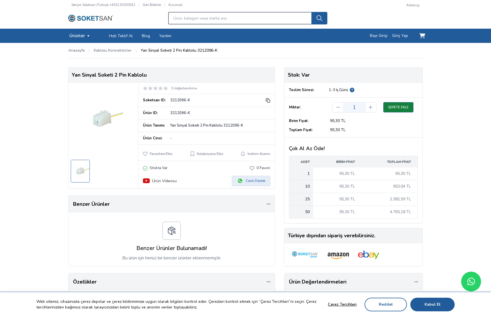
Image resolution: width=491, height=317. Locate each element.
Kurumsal (175, 5)
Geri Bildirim (152, 5)
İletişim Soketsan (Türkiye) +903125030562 (103, 5)
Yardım (165, 36)
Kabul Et (432, 304)
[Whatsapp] (471, 281)
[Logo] (90, 20)
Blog (146, 36)
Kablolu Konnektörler (113, 50)
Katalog (413, 5)
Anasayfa (76, 50)
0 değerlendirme (184, 88)
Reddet (386, 304)
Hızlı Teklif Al (121, 36)
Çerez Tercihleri (342, 304)
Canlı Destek (255, 181)
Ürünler (77, 36)
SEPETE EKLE (398, 107)
